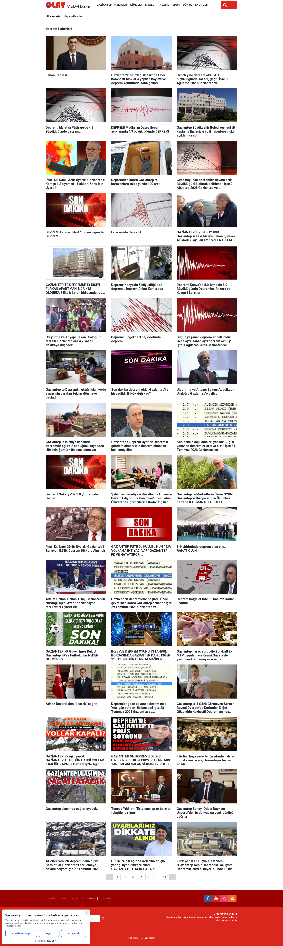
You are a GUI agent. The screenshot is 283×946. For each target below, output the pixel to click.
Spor (176, 4)
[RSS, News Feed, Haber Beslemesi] (232, 898)
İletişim (74, 898)
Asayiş (164, 4)
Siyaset (150, 4)
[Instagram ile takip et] (224, 898)
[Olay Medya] (68, 4)
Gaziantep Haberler (111, 4)
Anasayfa (55, 16)
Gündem (136, 4)
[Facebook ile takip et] (208, 898)
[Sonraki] (172, 877)
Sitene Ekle (105, 898)
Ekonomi (201, 4)
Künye (62, 898)
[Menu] (233, 5)
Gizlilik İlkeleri (88, 898)
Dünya (187, 4)
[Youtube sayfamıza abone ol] (216, 898)
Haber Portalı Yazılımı (144, 938)
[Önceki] (109, 877)
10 (164, 877)
